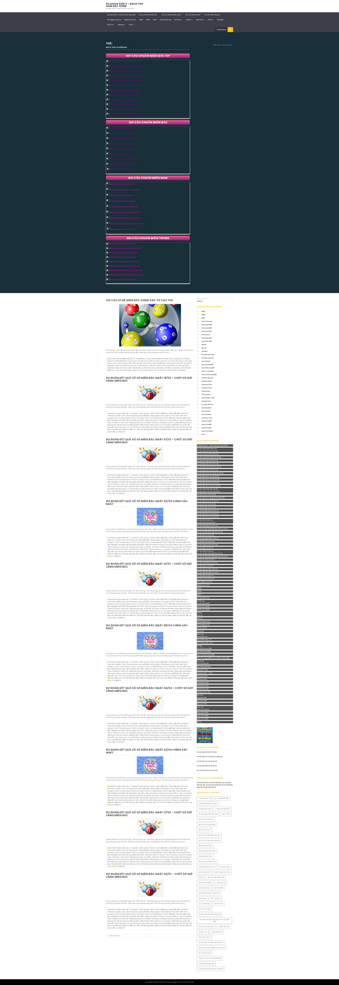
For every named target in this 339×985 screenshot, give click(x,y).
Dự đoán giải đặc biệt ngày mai (209, 914)
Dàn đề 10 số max (148, 425)
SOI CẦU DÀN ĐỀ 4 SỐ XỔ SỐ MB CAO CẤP (124, 95)
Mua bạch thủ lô (179, 427)
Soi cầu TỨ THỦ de (158, 370)
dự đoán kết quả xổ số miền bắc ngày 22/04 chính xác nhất (147, 751)
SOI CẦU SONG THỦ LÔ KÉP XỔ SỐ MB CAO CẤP (126, 80)
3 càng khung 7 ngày (146, 413)
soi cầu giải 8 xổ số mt (205, 575)
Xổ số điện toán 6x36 (208, 354)
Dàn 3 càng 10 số (205, 872)
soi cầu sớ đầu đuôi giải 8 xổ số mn (210, 532)
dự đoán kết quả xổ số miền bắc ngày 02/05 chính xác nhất (147, 502)
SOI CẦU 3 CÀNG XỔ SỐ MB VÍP (120, 154)
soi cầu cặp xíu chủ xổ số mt (207, 569)
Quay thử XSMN (207, 424)
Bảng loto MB (202, 704)
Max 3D (204, 344)
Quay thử (121, 25)
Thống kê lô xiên (207, 384)
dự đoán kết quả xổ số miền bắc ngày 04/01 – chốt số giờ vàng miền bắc (149, 875)
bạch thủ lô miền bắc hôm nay (171, 418)
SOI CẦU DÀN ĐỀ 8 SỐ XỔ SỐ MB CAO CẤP (124, 104)
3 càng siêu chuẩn (205, 809)
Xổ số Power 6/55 (207, 341)
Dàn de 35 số (159, 423)
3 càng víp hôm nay (128, 416)
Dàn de (135, 423)
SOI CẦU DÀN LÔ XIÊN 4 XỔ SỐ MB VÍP (123, 149)
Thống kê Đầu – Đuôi (208, 397)
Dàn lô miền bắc (173, 425)
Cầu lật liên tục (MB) (208, 368)
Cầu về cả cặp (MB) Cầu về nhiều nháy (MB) (213, 658)
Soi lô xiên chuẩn (205, 953)
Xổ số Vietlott (202, 628)
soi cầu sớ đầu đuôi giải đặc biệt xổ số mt (212, 556)
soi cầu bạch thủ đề (162, 368)
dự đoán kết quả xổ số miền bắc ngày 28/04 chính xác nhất (147, 626)
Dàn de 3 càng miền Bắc (216, 877)
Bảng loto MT (202, 697)
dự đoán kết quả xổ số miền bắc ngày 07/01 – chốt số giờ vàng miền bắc (149, 441)
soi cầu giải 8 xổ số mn (205, 548)
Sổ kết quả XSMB (207, 324)
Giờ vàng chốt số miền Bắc (130, 368)
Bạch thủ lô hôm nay (159, 361)
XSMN (148, 20)
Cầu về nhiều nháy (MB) (209, 374)
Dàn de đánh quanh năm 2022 (175, 423)
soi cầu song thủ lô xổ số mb (207, 451)
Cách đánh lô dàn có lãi (178, 420)
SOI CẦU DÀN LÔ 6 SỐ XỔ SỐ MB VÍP (122, 128)
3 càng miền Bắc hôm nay (177, 413)
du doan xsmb (225, 867)
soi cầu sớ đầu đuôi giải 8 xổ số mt (210, 553)
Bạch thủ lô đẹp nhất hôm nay (209, 840)
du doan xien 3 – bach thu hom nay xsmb (124, 5)
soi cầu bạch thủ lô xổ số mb (207, 470)
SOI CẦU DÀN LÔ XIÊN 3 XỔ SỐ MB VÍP (123, 144)
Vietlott (189, 20)
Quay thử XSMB (207, 421)
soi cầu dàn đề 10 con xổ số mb (208, 486)
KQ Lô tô (110, 25)
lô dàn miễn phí (167, 427)
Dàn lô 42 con (161, 425)
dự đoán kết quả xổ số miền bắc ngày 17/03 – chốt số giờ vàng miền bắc (149, 813)
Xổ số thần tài (206, 361)
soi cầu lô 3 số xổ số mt (205, 579)
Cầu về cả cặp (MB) (208, 371)
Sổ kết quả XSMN (207, 328)
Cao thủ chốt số (174, 361)
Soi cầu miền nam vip (193, 15)
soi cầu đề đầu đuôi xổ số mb (208, 510)
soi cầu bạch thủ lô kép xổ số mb (209, 467)
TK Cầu (210, 20)
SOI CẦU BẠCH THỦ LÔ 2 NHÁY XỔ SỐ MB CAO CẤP (127, 66)
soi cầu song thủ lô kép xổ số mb (209, 457)
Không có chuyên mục (130, 427)
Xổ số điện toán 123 (207, 358)
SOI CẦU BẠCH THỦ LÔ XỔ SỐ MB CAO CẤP (124, 61)
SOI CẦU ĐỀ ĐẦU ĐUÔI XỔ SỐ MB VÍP (122, 169)
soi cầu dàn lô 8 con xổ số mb (208, 514)
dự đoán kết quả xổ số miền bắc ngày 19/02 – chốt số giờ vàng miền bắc (149, 379)
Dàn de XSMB (127, 425)
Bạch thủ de (161, 416)
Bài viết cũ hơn (115, 936)
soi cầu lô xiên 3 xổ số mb (206, 504)
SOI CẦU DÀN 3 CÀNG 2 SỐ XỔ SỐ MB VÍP (124, 159)
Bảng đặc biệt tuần (140, 420)
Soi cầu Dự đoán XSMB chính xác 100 (128, 370)
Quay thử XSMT (207, 427)
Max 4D (204, 348)
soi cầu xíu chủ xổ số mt (206, 560)
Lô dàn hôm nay (145, 427)
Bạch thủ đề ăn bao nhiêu (168, 359)
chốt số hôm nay (145, 363)
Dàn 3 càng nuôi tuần (124, 423)
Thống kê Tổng (206, 401)
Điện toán (199, 20)
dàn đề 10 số (137, 425)
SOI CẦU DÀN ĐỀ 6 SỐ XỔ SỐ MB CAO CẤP (124, 100)
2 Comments (181, 370)
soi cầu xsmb (170, 370)
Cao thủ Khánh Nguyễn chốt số (126, 363)
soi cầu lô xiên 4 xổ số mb (206, 495)
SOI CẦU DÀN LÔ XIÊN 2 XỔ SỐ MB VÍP (123, 139)
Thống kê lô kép (207, 387)
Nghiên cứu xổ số (130, 20)
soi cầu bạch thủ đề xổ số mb (208, 464)
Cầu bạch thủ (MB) (207, 364)
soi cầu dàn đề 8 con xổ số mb (208, 483)
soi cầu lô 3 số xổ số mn (206, 541)
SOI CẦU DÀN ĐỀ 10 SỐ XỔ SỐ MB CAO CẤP (125, 109)
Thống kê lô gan (207, 381)
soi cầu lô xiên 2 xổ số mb (206, 507)
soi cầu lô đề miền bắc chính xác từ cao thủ (139, 300)
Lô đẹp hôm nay (148, 368)
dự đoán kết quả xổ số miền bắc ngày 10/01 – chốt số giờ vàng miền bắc (149, 565)
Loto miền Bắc (206, 411)
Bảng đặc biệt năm (205, 846)
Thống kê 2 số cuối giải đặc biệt (141, 430)
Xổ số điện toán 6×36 (205, 643)
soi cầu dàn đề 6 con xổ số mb (208, 479)
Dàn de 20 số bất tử (146, 423)
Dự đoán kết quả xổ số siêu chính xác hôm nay (145, 366)
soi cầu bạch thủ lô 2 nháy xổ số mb (210, 473)
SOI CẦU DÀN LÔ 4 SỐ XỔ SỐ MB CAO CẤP (124, 114)
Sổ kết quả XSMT (207, 331)
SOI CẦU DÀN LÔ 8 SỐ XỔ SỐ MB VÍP (122, 133)
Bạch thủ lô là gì (133, 418)
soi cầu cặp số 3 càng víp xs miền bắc (211, 498)
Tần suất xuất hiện (207, 404)
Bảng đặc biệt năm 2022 (123, 420)
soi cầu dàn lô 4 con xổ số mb (208, 501)
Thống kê (220, 20)
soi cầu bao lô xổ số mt (205, 566)
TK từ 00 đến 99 (206, 407)
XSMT (155, 20)
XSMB (141, 20)
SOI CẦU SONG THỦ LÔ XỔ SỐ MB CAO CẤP (125, 71)
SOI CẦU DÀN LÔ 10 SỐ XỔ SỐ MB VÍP (123, 164)
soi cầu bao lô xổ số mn (205, 535)
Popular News (221, 29)
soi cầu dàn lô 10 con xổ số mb (208, 491)
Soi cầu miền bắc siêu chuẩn (171, 15)
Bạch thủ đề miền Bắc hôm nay (121, 361)
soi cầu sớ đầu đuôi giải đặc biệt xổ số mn (212, 529)
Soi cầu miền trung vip (212, 15)
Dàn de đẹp (202, 898)
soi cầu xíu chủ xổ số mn (206, 522)
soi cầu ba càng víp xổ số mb (207, 460)
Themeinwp (190, 982)
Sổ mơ (131, 25)
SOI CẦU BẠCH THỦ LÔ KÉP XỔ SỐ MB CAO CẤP (126, 76)
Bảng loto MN (202, 701)
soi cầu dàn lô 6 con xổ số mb (208, 517)
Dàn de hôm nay (117, 425)
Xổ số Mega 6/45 (207, 338)
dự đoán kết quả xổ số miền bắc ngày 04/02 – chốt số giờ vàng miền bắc (149, 689)
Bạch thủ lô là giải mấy (150, 418)
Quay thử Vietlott (207, 431)
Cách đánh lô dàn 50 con (158, 420)
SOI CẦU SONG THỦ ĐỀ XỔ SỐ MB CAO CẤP (125, 90)
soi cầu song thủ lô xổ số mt (207, 563)
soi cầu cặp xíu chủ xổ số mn (207, 545)
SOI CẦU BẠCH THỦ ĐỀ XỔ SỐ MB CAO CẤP (124, 85)
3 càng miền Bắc (160, 413)
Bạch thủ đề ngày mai (141, 361)
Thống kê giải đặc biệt (162, 430)
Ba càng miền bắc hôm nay (146, 416)
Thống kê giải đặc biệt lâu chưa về (152, 554)
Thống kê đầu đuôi (207, 377)
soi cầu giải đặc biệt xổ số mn (208, 538)
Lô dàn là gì (156, 427)
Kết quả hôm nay (165, 20)
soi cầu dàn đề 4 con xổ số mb (208, 476)
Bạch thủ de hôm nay (150, 359)
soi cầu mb (146, 370)
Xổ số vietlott (206, 334)
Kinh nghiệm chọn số (114, 20)
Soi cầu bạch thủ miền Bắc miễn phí (211, 942)
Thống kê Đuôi (206, 394)
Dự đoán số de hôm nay (172, 366)
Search (199, 301)
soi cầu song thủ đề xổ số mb (208, 454)
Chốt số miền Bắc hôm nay (162, 363)
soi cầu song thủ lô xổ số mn (207, 525)
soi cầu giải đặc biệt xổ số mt (207, 572)
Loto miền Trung (207, 417)
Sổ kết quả (177, 20)
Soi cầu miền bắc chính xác (148, 15)
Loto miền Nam (206, 414)
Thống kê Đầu (206, 391)
